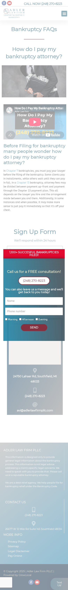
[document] (34, 295)
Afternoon (28, 319)
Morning (12, 319)
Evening (43, 319)
